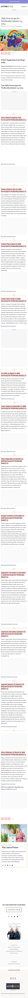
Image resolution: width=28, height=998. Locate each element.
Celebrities (14, 961)
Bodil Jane (11, 993)
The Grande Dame (16, 993)
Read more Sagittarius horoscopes (9, 624)
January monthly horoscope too (9, 789)
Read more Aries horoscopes (8, 164)
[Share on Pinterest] (9, 53)
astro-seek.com (13, 990)
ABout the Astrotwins (14, 947)
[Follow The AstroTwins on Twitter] (14, 916)
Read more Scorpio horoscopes (8, 565)
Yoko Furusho (23, 993)
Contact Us (14, 945)
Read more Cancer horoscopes (8, 326)
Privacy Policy (14, 953)
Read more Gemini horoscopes (8, 291)
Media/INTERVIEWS (14, 949)
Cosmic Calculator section (12, 75)
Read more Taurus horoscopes (8, 236)
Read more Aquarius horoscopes (9, 726)
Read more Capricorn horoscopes (9, 676)
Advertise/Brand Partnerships (14, 951)
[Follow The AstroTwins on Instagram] (11, 916)
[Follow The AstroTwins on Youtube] (17, 916)
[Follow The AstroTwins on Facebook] (8, 916)
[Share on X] (2, 53)
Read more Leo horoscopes (7, 398)
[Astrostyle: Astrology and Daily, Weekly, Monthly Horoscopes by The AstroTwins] (7, 6)
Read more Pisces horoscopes (8, 784)
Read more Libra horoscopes (8, 508)
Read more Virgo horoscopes (8, 451)
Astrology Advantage (14, 964)
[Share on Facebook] (5, 53)
